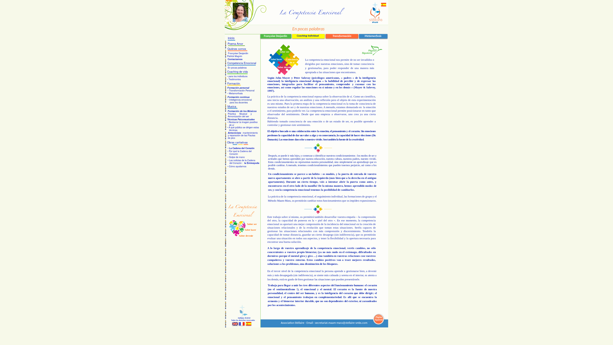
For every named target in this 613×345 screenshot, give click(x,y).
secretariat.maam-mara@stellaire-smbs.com (341, 323)
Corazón (232, 153)
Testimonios (235, 79)
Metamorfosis (373, 36)
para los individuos (237, 76)
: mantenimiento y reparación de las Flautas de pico (243, 135)
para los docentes (238, 102)
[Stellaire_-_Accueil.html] (242, 324)
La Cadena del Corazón (241, 148)
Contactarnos (235, 59)
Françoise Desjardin (238, 53)
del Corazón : (244, 163)
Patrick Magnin (234, 56)
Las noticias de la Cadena (242, 160)
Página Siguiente (379, 318)
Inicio (231, 38)
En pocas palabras (237, 67)
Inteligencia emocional (240, 99)
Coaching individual (308, 35)
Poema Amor (235, 44)
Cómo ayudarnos (237, 166)
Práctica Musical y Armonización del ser (240, 115)
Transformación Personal (241, 90)
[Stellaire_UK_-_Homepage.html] (235, 324)
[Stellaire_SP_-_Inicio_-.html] (383, 5)
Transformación (342, 36)
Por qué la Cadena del (240, 151)
